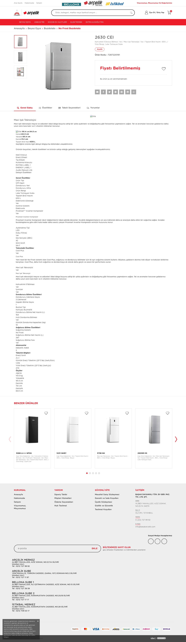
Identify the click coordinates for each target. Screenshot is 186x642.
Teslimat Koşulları (103, 509)
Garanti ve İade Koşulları (106, 498)
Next (176, 440)
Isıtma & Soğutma (95, 22)
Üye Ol (152, 12)
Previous (10, 440)
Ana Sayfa (18, 3)
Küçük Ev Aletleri (57, 22)
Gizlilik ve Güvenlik (104, 506)
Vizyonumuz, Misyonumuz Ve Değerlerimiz (154, 3)
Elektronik (76, 22)
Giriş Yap (160, 12)
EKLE (94, 548)
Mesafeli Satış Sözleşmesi (107, 495)
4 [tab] (96, 473)
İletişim (39, 3)
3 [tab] (93, 473)
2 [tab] (90, 473)
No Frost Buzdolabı (69, 28)
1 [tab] (87, 473)
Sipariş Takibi (60, 495)
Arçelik (99, 49)
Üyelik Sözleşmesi (103, 502)
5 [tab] (99, 473)
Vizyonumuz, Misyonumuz (19, 507)
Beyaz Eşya (25, 22)
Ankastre (39, 22)
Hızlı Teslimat (60, 506)
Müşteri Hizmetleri (62, 498)
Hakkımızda (29, 3)
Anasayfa (19, 28)
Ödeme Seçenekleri (63, 502)
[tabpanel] (32, 438)
